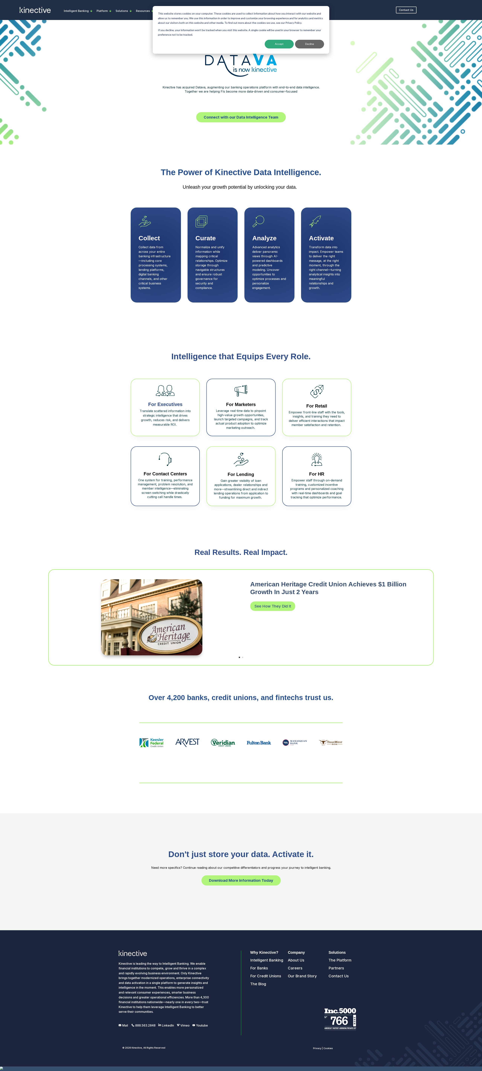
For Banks (259, 968)
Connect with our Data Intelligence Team (241, 117)
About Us (296, 960)
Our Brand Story (302, 976)
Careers (295, 968)
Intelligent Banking (76, 10)
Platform (102, 10)
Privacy (317, 1048)
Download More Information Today (241, 880)
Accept (279, 43)
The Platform (340, 960)
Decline (309, 43)
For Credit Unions (265, 976)
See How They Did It (272, 606)
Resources (143, 10)
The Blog (258, 984)
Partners (336, 968)
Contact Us (406, 9)
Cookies (328, 1048)
